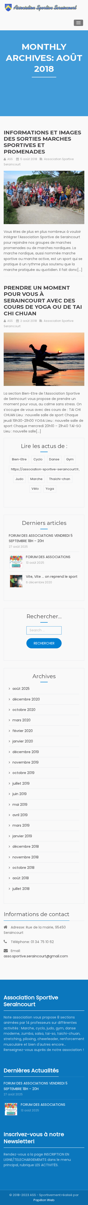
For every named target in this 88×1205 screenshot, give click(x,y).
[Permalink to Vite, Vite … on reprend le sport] (16, 580)
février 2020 (22, 730)
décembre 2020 (26, 699)
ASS (10, 159)
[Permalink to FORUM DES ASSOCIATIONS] (16, 561)
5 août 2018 (28, 159)
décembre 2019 (25, 751)
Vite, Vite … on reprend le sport (51, 576)
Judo (19, 479)
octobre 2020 (23, 709)
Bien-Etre (19, 459)
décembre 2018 (25, 846)
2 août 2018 (28, 321)
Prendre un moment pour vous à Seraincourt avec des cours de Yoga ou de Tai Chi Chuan (43, 301)
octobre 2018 (23, 867)
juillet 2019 (21, 783)
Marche (36, 479)
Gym (70, 459)
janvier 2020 (22, 741)
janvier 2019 (22, 836)
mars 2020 (21, 720)
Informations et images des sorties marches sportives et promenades (42, 142)
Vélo (35, 488)
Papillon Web (44, 1200)
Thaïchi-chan (59, 479)
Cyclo (38, 459)
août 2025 (21, 688)
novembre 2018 (25, 857)
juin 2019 (19, 793)
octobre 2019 (23, 772)
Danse (54, 459)
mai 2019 (19, 804)
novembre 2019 (25, 762)
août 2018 (20, 878)
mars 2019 (21, 825)
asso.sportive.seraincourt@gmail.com (36, 956)
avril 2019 (20, 815)
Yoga (50, 488)
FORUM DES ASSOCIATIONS (48, 556)
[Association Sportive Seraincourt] (41, 7)
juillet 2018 (21, 888)
